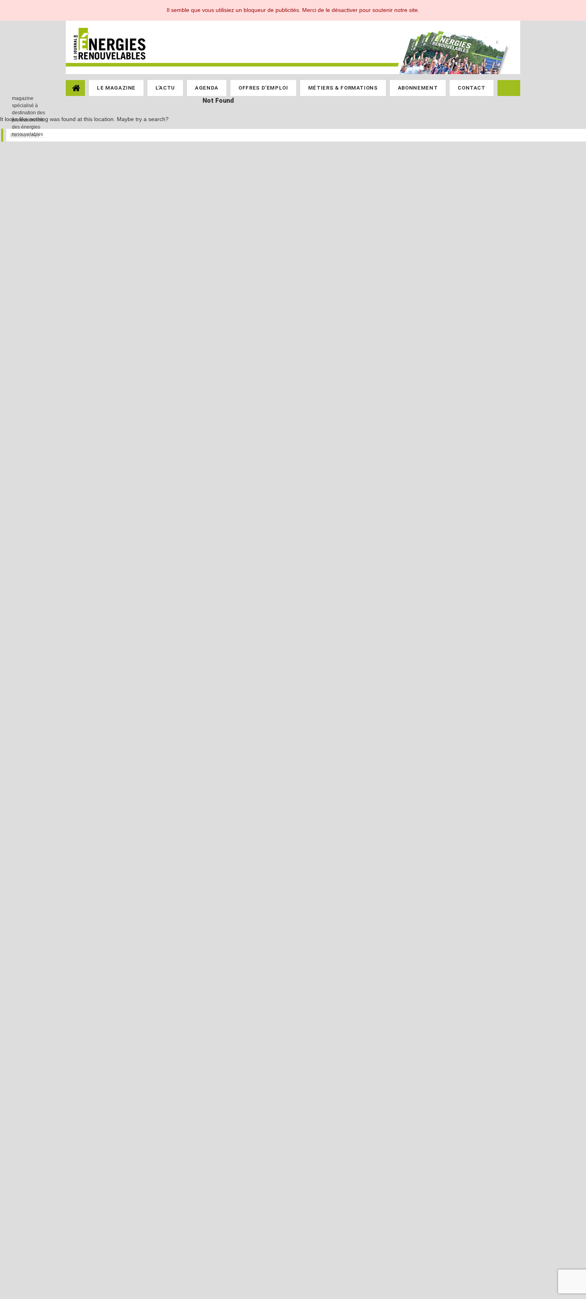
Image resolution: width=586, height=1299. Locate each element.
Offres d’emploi (263, 88)
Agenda (206, 88)
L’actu (165, 88)
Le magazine (116, 88)
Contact (472, 88)
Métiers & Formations (343, 88)
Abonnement (418, 88)
